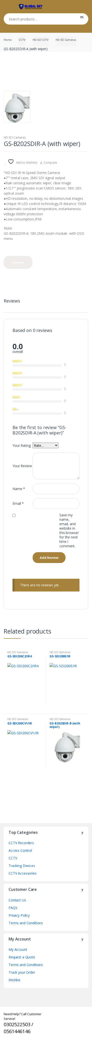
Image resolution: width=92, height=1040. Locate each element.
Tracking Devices (22, 865)
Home (8, 40)
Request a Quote (22, 957)
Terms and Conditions (26, 923)
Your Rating (21, 445)
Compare (50, 162)
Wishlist (14, 980)
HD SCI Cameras (66, 40)
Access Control (20, 850)
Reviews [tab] (12, 301)
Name (19, 488)
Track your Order (22, 972)
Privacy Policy (19, 915)
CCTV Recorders (21, 842)
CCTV (22, 40)
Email (18, 503)
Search (81, 19)
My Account (18, 949)
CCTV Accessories (23, 873)
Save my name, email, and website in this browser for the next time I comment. (69, 530)
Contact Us (17, 900)
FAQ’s (13, 907)
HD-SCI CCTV (41, 40)
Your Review (22, 465)
